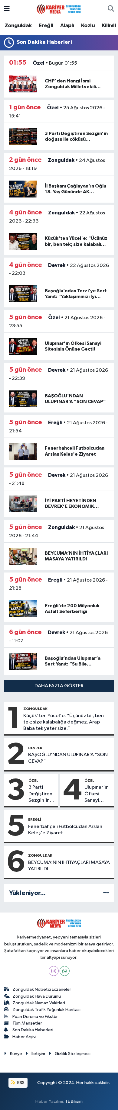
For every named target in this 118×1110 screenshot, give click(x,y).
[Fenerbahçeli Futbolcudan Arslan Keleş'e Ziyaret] (23, 451)
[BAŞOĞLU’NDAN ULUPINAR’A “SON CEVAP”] (23, 398)
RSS (20, 1082)
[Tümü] (106, 893)
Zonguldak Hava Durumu (36, 996)
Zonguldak (18, 25)
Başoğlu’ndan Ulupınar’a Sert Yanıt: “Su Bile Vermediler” (72, 664)
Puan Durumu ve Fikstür (35, 1016)
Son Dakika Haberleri (32, 1030)
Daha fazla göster (59, 685)
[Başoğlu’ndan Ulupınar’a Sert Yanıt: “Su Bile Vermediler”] (23, 661)
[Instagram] (54, 971)
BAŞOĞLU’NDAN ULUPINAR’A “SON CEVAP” (68, 758)
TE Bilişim (74, 1101)
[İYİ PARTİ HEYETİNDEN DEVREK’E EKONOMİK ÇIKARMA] (23, 503)
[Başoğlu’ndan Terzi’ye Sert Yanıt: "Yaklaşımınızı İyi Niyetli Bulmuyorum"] (23, 293)
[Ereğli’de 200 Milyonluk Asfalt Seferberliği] (23, 608)
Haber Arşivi (24, 1037)
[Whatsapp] (65, 971)
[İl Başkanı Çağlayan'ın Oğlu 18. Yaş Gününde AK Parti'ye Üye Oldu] (23, 188)
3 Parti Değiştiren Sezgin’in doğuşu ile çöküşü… (40, 794)
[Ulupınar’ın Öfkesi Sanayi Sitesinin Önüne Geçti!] (23, 346)
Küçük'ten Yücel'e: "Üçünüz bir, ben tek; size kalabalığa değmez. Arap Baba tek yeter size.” (63, 722)
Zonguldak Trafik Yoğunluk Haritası (46, 1009)
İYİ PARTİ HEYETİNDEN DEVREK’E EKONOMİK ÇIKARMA (70, 506)
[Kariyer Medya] (58, 9)
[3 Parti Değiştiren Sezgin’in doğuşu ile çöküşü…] (23, 136)
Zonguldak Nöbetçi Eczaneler (41, 989)
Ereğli (46, 25)
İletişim (38, 1053)
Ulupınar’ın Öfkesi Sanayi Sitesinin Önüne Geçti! (96, 794)
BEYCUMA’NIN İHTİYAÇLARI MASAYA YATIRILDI (69, 865)
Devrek (56, 265)
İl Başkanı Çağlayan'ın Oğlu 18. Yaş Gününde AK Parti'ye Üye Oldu (75, 192)
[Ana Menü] (7, 8)
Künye (16, 1053)
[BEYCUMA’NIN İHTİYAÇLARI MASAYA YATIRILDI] (23, 556)
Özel (38, 63)
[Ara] (111, 9)
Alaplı (67, 25)
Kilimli (109, 25)
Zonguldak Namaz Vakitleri (38, 1003)
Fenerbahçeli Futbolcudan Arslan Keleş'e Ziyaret (65, 830)
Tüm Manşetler (27, 1023)
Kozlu (88, 25)
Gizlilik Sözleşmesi (72, 1053)
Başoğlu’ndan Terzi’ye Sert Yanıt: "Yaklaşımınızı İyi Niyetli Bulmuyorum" (76, 296)
